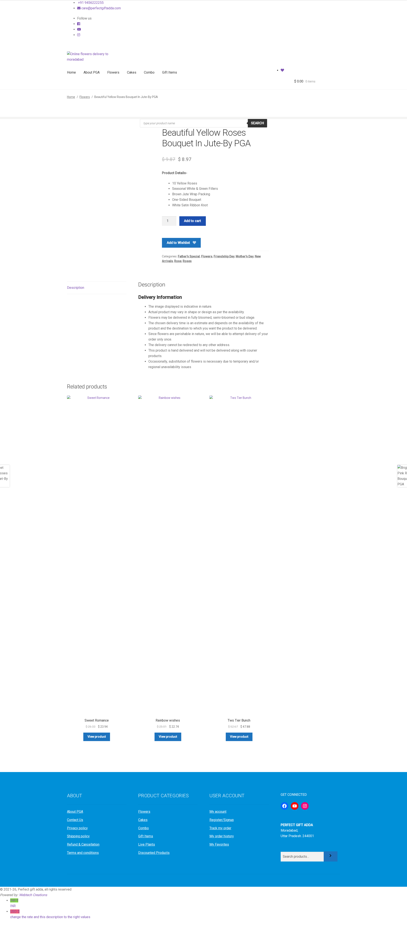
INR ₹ (14, 903)
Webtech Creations (33, 895)
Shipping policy (78, 836)
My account (217, 812)
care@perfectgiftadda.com (101, 8)
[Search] (330, 856)
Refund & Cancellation (83, 844)
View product (97, 736)
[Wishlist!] (282, 70)
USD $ (50, 914)
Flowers (113, 72)
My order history (221, 836)
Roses (187, 261)
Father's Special (189, 256)
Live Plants (146, 844)
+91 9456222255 (90, 3)
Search (257, 123)
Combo (149, 72)
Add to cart (192, 221)
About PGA (92, 72)
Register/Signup (221, 820)
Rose (177, 261)
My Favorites (219, 844)
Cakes (131, 72)
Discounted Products (154, 853)
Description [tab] (75, 288)
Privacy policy (77, 828)
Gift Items (169, 72)
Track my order (220, 828)
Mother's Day (245, 256)
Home (71, 72)
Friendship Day (224, 256)
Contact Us (75, 820)
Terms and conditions (83, 853)
